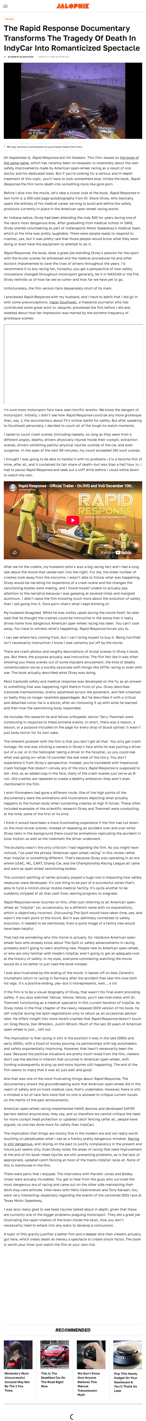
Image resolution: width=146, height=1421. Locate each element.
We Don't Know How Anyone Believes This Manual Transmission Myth (89, 1384)
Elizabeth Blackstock (21, 57)
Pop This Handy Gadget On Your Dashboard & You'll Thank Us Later (125, 1382)
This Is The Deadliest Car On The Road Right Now (53, 1380)
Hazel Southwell (63, 302)
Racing (9, 19)
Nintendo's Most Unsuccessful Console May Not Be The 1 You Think (17, 1382)
